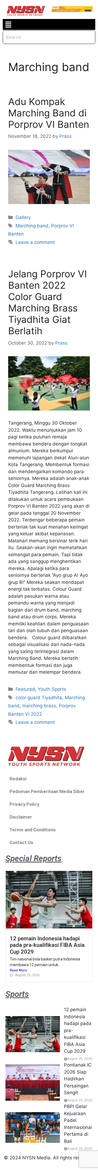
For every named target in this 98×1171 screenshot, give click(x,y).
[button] (8, 24)
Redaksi (18, 778)
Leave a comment (35, 242)
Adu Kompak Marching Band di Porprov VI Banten (48, 113)
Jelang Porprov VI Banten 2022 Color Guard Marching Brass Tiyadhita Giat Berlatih (47, 302)
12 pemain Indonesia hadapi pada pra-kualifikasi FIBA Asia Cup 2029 (47, 945)
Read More (18, 970)
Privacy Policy (24, 804)
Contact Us (21, 842)
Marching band (32, 225)
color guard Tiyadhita (39, 697)
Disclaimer (21, 817)
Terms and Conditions (33, 829)
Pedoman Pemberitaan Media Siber (47, 791)
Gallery (23, 217)
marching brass (39, 705)
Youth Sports (52, 689)
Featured (25, 689)
